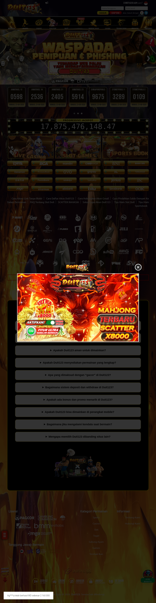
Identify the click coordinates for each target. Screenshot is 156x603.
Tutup (138, 267)
